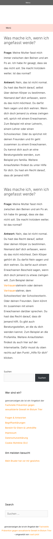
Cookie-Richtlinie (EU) (16, 443)
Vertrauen (10, 285)
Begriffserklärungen (15, 422)
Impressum (10, 433)
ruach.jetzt (34, 534)
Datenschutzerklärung (16, 438)
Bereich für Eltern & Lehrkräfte (20, 427)
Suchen (8, 371)
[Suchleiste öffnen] (49, 28)
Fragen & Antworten (15, 417)
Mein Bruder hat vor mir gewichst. (22, 461)
